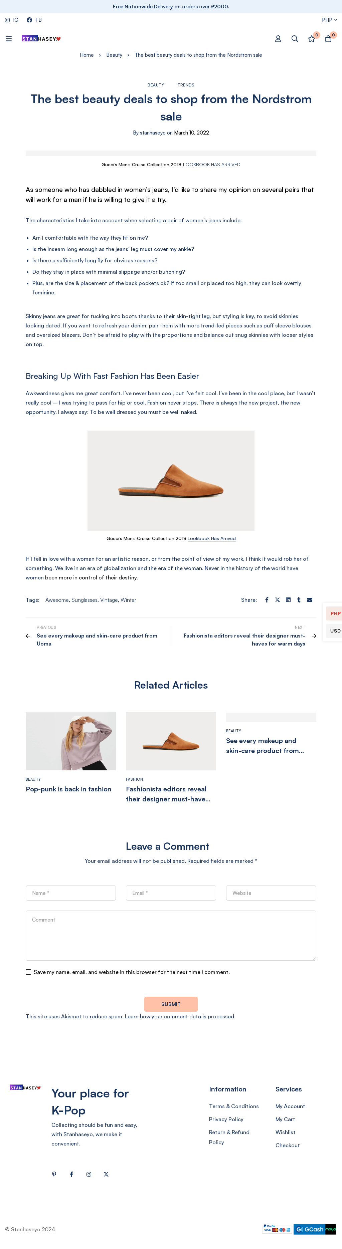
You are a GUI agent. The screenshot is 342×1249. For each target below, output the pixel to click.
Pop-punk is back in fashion (69, 789)
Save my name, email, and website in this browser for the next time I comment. (132, 972)
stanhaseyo (149, 133)
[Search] (295, 38)
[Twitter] (277, 600)
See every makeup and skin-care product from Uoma (262, 750)
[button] (211, 164)
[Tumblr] (299, 600)
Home (87, 55)
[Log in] (278, 38)
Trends (185, 84)
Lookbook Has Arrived (212, 538)
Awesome (57, 599)
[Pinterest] (54, 1174)
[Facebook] (267, 600)
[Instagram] (89, 1174)
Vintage (109, 599)
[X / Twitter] (106, 1174)
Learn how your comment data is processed (179, 1016)
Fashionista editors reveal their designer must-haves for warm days (167, 799)
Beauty (114, 55)
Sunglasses (84, 599)
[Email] (309, 600)
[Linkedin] (288, 600)
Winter (128, 599)
